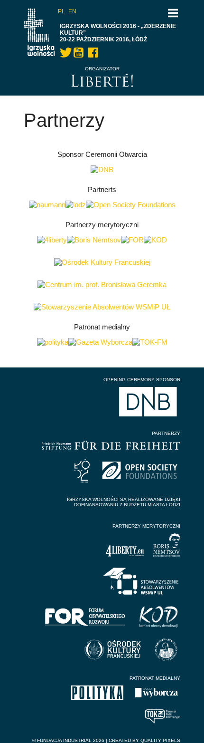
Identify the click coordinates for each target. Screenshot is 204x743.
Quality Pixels (160, 740)
